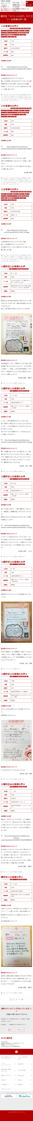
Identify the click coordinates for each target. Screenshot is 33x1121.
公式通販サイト (5, 1084)
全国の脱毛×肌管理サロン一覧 (6, 1070)
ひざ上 (10, 100)
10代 (4, 94)
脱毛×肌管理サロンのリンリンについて (6, 1057)
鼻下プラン (27, 96)
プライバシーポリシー (6, 1089)
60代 (19, 94)
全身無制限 (23, 94)
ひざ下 (14, 100)
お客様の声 (20, 1064)
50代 (16, 94)
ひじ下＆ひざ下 (4, 100)
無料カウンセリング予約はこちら (16, 1030)
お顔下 (19, 779)
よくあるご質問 (21, 1070)
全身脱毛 (21, 97)
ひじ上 (25, 99)
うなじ (4, 99)
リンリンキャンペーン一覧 (5, 1064)
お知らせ (20, 1080)
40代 (13, 94)
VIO (17, 100)
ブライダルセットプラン (13, 97)
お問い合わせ (21, 1075)
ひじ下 (29, 99)
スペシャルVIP (9, 383)
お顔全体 (26, 97)
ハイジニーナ (20, 99)
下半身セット (7, 96)
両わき (8, 99)
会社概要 (20, 1084)
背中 (15, 99)
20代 (7, 94)
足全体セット (21, 96)
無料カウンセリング (6, 1075)
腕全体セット (14, 96)
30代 (10, 94)
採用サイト (4, 1080)
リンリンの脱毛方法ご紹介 (23, 1057)
